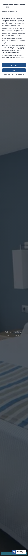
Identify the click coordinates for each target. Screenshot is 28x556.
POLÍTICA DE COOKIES (8, 57)
